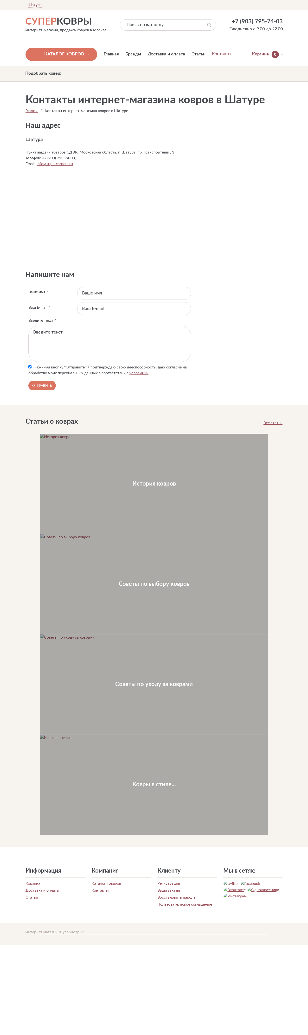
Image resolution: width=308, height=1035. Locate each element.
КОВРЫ (58, 22)
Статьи (198, 54)
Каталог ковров (64, 54)
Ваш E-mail (39, 307)
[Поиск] (209, 25)
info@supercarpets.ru (55, 164)
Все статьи (272, 423)
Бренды (133, 54)
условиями (138, 373)
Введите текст (42, 320)
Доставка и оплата (166, 54)
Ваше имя (38, 292)
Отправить (42, 385)
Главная (111, 54)
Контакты (221, 54)
